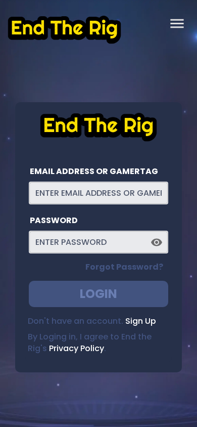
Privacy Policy (76, 348)
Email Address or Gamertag (94, 171)
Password (54, 220)
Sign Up (140, 321)
